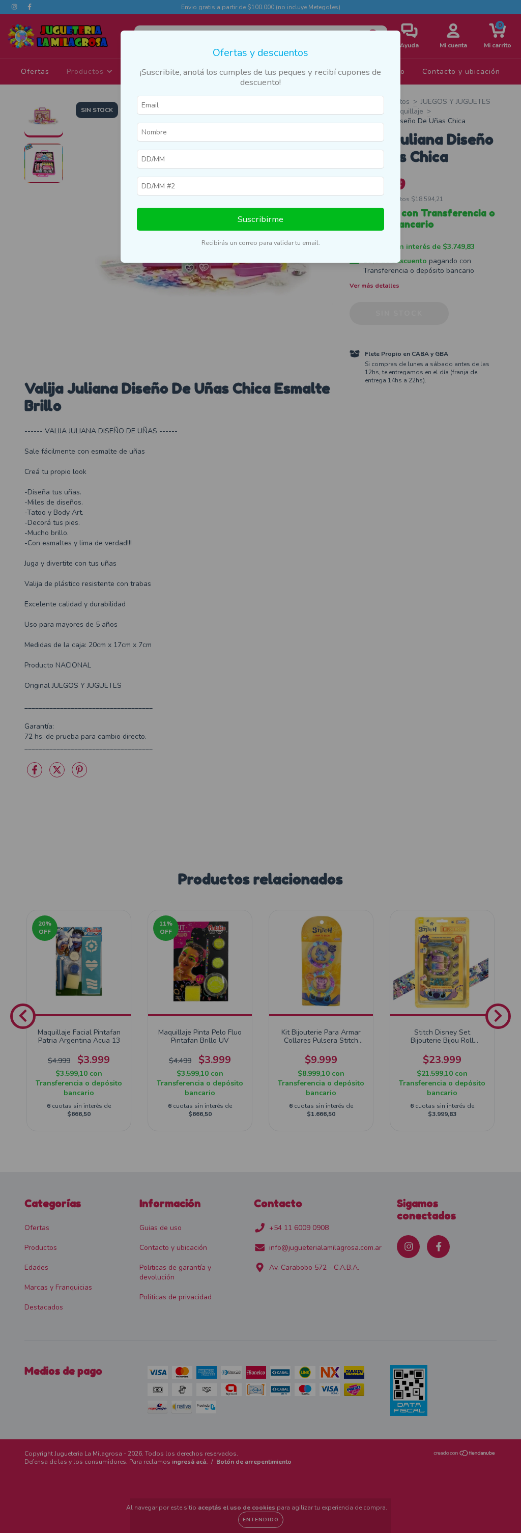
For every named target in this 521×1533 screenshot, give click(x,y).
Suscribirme (260, 219)
